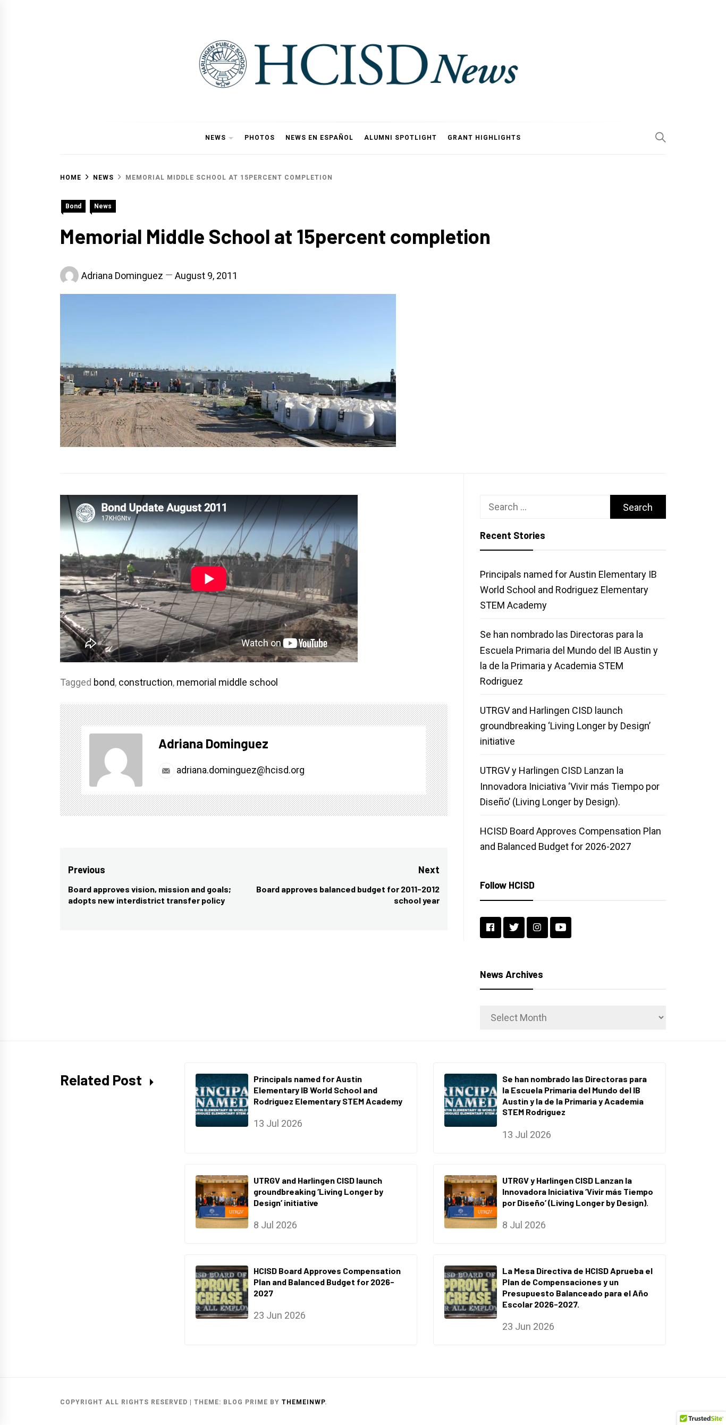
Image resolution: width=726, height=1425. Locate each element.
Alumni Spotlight (400, 137)
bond (104, 682)
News (215, 137)
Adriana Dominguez (122, 275)
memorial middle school (227, 682)
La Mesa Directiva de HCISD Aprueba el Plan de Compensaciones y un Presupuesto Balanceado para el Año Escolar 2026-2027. (577, 1287)
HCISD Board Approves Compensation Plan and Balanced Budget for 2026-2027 (327, 1282)
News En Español (319, 137)
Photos (259, 137)
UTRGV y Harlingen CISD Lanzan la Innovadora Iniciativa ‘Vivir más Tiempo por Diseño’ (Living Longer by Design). (570, 786)
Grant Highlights (484, 137)
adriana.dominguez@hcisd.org (239, 769)
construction (146, 682)
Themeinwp (303, 1402)
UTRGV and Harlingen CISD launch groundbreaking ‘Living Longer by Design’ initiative (565, 726)
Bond (73, 206)
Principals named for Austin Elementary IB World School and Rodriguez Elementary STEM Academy (568, 590)
